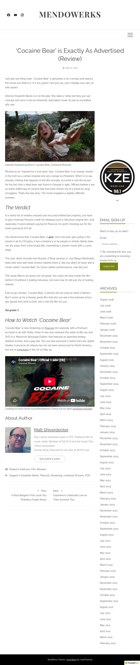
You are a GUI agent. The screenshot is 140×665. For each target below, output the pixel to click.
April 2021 (105, 631)
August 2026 (107, 299)
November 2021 (108, 589)
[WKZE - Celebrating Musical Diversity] (117, 177)
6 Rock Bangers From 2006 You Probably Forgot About (28, 495)
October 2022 (107, 522)
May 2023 (105, 480)
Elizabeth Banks (30, 475)
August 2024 (107, 390)
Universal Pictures (74, 475)
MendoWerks (70, 14)
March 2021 (106, 637)
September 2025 (109, 353)
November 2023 (108, 444)
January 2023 (107, 504)
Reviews (41, 469)
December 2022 (108, 510)
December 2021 (108, 583)
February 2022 (108, 571)
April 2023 (105, 486)
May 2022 (105, 553)
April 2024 (105, 414)
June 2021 (105, 619)
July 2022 (105, 540)
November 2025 (109, 341)
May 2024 (105, 408)
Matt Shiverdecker (51, 429)
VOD (87, 475)
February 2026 (108, 323)
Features (25, 469)
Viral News (71, 659)
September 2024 (109, 384)
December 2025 (109, 335)
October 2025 (107, 347)
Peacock (49, 328)
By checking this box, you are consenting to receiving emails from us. (115, 256)
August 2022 (107, 534)
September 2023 (109, 456)
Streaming (56, 475)
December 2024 (109, 372)
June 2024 (105, 402)
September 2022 (109, 528)
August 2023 (107, 462)
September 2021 (109, 601)
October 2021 (107, 595)
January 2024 (107, 432)
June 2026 (105, 311)
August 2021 (106, 607)
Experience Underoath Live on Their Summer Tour (70, 495)
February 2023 (108, 498)
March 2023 (106, 492)
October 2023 (107, 450)
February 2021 (108, 643)
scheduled (23, 349)
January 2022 (107, 577)
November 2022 (108, 516)
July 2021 (105, 613)
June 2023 (105, 474)
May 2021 (105, 625)
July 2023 (105, 468)
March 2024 (106, 420)
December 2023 (108, 438)
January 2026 (107, 329)
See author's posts (49, 458)
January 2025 (107, 366)
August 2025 (107, 360)
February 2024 (108, 426)
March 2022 (106, 565)
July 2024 (105, 396)
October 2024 (107, 378)
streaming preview (82, 408)
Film (33, 469)
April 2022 (105, 559)
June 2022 (105, 546)
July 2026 (105, 305)
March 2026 (106, 317)
